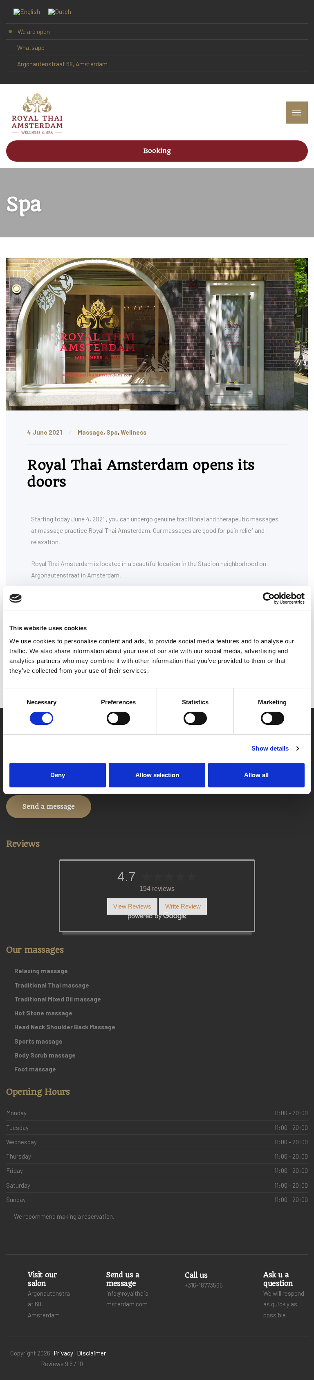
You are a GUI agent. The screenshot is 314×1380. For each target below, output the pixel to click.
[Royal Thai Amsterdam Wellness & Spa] (37, 112)
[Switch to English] (26, 12)
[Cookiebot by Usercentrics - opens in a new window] (269, 598)
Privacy (63, 1353)
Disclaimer (91, 1353)
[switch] (118, 718)
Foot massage (35, 1069)
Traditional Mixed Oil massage (57, 999)
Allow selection (157, 774)
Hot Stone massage (43, 1013)
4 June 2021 (45, 432)
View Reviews (132, 906)
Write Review (183, 906)
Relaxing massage (41, 970)
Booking (157, 151)
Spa (112, 432)
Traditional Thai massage (51, 985)
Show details (270, 748)
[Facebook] (9, 78)
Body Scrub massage (45, 1055)
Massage (90, 432)
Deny (57, 774)
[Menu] (297, 112)
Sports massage (38, 1041)
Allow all (256, 774)
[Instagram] (17, 78)
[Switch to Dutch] (59, 12)
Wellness (133, 432)
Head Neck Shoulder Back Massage (64, 1026)
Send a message (48, 806)
